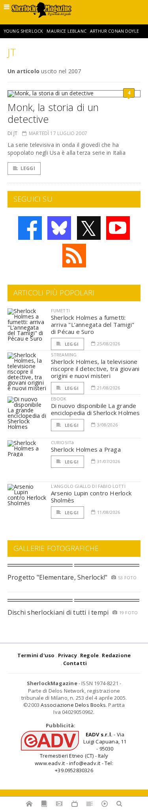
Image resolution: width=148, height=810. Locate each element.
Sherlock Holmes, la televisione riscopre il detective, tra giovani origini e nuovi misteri (95, 369)
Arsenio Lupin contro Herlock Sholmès (91, 496)
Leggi (28, 168)
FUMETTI (60, 310)
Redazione (116, 655)
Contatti (75, 663)
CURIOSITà (62, 442)
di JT (12, 133)
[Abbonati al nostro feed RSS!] (74, 255)
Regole (89, 655)
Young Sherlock (23, 31)
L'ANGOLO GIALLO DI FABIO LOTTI (88, 486)
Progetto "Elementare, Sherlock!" (57, 577)
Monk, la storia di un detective (53, 113)
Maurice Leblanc (66, 31)
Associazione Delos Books (73, 704)
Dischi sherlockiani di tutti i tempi (58, 612)
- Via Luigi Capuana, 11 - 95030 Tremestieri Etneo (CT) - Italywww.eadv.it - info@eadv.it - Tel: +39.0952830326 (80, 752)
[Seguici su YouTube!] (118, 228)
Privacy (67, 655)
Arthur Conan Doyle (114, 31)
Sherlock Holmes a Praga (86, 449)
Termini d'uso (36, 655)
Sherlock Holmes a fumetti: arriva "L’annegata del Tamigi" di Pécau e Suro (93, 324)
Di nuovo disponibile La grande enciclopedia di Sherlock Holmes (95, 409)
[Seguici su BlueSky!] (59, 228)
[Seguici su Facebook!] (30, 228)
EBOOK (59, 399)
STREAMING (64, 354)
